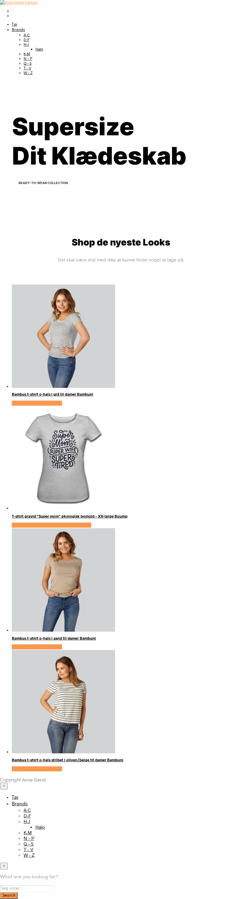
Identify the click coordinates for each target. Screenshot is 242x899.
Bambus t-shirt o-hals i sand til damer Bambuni (54, 638)
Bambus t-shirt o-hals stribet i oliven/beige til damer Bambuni (67, 759)
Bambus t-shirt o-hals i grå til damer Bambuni (52, 394)
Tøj (14, 25)
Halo (39, 49)
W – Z (28, 72)
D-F (27, 39)
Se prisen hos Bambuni (37, 403)
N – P (28, 58)
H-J (26, 44)
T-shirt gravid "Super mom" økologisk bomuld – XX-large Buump (69, 516)
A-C (27, 34)
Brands (18, 30)
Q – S (28, 63)
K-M (27, 53)
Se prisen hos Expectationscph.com (51, 525)
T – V (27, 68)
